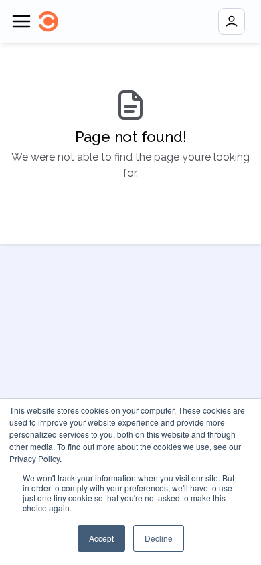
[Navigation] (21, 21)
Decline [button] (159, 538)
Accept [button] (101, 538)
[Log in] (231, 21)
